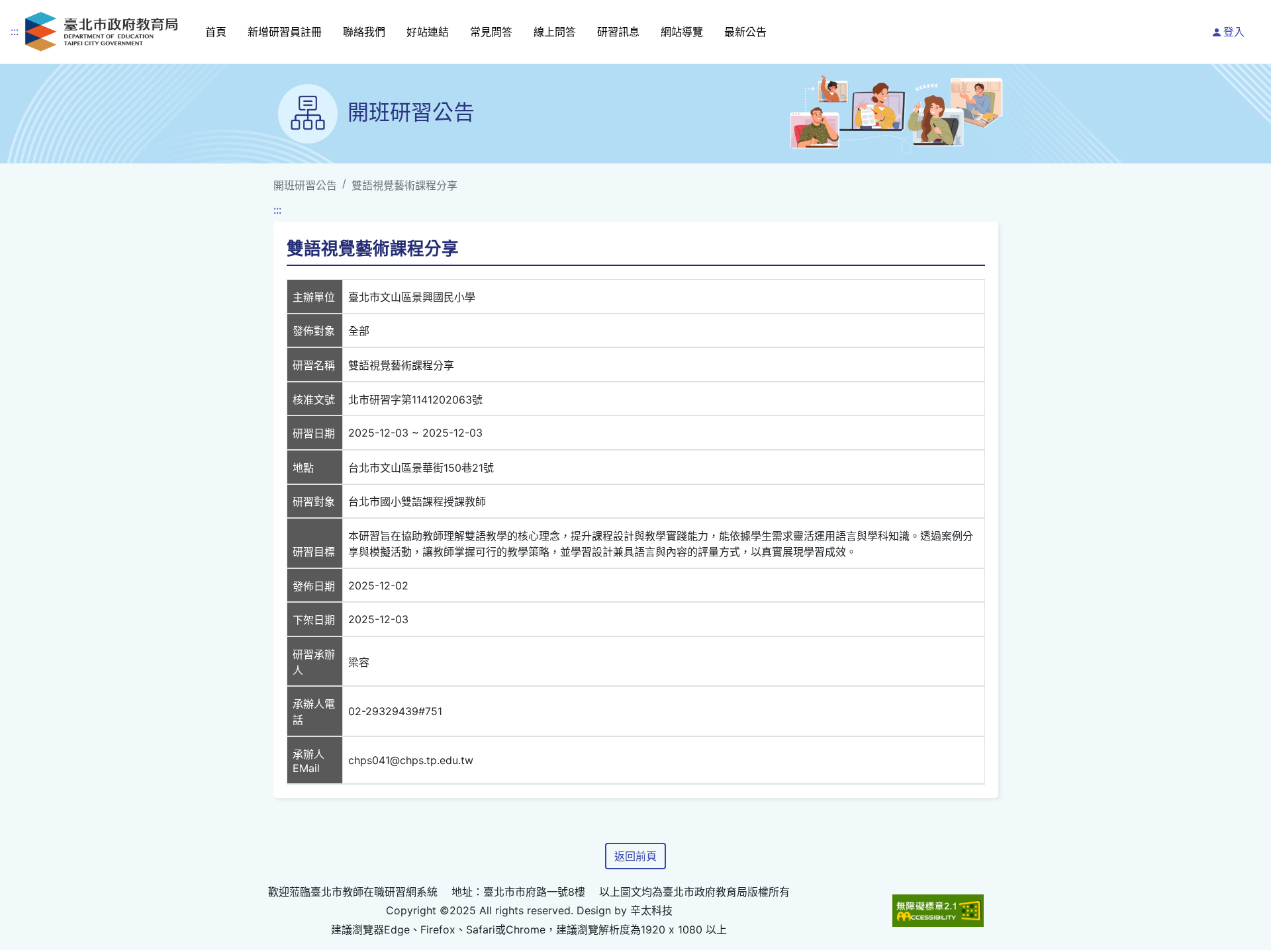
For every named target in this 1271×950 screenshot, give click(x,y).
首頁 (215, 31)
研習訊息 (618, 31)
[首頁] (101, 31)
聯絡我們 (364, 31)
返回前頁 (635, 856)
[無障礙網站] (938, 910)
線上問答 (555, 31)
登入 (1234, 31)
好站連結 (427, 31)
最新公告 (745, 31)
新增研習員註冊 (285, 31)
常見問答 (491, 31)
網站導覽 (682, 31)
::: (15, 31)
